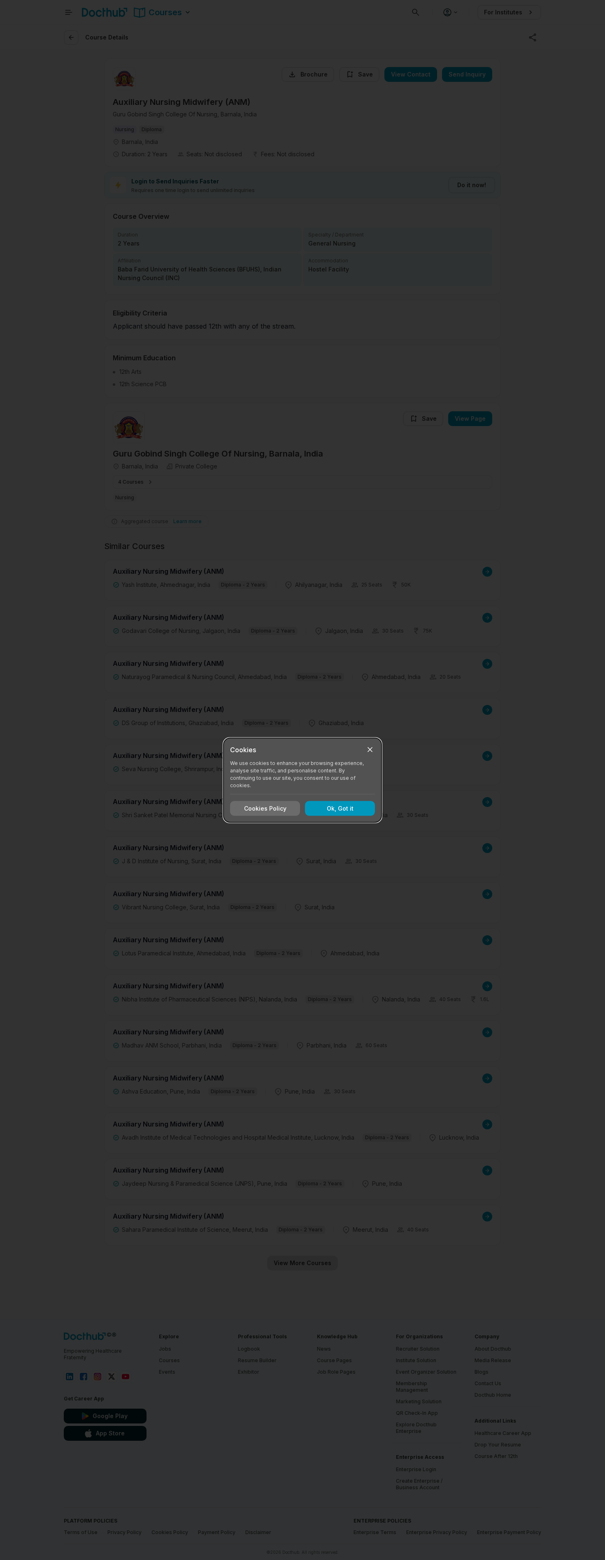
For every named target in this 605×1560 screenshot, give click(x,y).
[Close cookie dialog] (370, 749)
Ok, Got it (340, 808)
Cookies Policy (265, 808)
